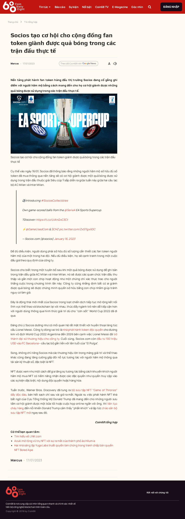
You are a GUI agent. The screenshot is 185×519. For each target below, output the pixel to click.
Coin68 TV (102, 7)
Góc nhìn (137, 7)
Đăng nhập (171, 7)
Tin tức (43, 7)
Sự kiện (73, 7)
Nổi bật (87, 7)
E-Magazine (120, 7)
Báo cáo (60, 7)
